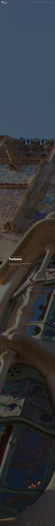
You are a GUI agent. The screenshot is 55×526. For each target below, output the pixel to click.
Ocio (35, 2)
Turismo (38, 2)
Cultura (42, 2)
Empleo (50, 2)
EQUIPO (46, 2)
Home (32, 2)
